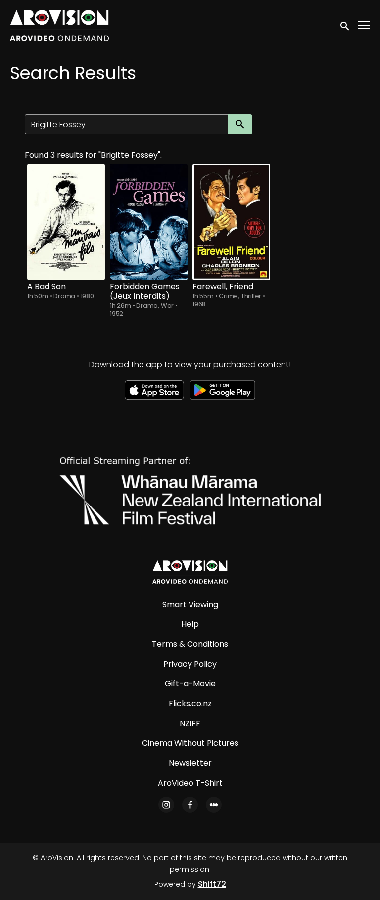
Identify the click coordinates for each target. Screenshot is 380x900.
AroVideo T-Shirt (190, 782)
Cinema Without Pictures (190, 743)
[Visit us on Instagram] (166, 805)
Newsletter (190, 763)
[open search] (345, 25)
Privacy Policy (190, 664)
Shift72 (212, 884)
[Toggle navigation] (364, 25)
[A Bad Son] (66, 222)
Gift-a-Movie (190, 683)
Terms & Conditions (190, 644)
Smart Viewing (190, 604)
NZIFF (190, 723)
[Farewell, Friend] (231, 222)
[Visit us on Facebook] (190, 805)
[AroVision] (190, 572)
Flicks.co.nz (190, 703)
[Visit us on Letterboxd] (214, 805)
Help (190, 624)
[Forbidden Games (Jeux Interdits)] (149, 222)
